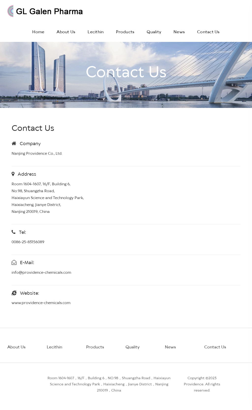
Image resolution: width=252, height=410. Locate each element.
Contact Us (208, 32)
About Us (66, 32)
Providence (194, 384)
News (179, 32)
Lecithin (96, 32)
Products (125, 32)
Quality (154, 32)
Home (38, 32)
